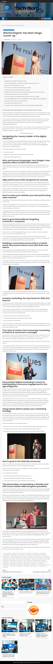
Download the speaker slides (26, 133)
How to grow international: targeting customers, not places (17, 89)
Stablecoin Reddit (26, 564)
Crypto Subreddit (45, 556)
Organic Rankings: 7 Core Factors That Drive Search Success (8, 635)
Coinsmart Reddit (22, 556)
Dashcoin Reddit (25, 557)
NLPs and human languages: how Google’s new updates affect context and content (22, 83)
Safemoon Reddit (13, 564)
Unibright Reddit (19, 566)
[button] (6, 18)
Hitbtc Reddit (5, 558)
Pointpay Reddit (6, 560)
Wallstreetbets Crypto (34, 566)
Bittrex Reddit (28, 553)
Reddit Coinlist (12, 561)
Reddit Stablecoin (6, 564)
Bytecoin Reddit (6, 554)
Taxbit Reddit (47, 564)
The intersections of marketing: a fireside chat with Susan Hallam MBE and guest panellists (24, 105)
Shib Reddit (20, 564)
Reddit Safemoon (41, 563)
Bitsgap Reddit (15, 553)
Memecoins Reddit (19, 558)
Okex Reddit (34, 558)
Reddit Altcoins (30, 560)
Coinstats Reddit (30, 556)
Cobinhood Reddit (35, 554)
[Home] (3, 18)
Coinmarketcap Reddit (14, 556)
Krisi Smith (4, 250)
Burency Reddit (42, 553)
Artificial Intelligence (7, 630)
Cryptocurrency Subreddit (16, 557)
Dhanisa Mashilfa (7, 39)
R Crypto (25, 560)
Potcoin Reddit (19, 560)
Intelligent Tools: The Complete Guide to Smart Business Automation (42, 635)
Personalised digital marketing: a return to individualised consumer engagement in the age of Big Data (26, 98)
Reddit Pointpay (27, 563)
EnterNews (31, 662)
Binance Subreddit (8, 553)
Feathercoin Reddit (46, 557)
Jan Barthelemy (5, 200)
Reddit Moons (20, 563)
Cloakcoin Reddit (28, 554)
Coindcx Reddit (43, 554)
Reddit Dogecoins (6, 563)
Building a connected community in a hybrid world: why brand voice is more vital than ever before (25, 92)
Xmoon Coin (5, 567)
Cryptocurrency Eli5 (6, 557)
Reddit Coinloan (19, 561)
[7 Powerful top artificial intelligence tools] (26, 625)
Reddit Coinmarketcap (27, 561)
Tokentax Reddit (12, 566)
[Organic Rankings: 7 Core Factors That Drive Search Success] (10, 625)
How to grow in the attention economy (13, 103)
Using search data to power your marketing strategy (16, 100)
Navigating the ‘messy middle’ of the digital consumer (16, 81)
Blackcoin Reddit (35, 553)
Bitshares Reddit (22, 553)
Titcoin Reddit (5, 566)
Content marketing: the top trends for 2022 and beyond (16, 94)
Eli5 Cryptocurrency (38, 557)
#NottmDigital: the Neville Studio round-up (12, 571)
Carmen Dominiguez (6, 165)
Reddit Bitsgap (37, 560)
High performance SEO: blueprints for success (14, 85)
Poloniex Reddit (13, 560)
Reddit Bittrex (43, 560)
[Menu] (6, 18)
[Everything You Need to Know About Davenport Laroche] (43, 584)
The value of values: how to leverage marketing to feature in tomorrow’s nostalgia (22, 96)
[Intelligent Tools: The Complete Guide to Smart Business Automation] (43, 625)
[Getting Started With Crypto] (26, 584)
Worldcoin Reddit (43, 566)
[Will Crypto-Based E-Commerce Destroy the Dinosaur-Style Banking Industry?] (10, 584)
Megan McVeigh (17, 110)
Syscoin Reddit (41, 564)
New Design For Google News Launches (42, 571)
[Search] (40, 18)
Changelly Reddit (13, 554)
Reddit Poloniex (34, 563)
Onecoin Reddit (40, 558)
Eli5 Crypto (31, 557)
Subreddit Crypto (34, 564)
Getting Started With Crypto (26, 592)
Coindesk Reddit (6, 556)
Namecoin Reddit (27, 558)
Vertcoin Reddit (26, 566)
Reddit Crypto (35, 561)
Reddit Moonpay (13, 563)
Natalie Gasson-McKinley (8, 495)
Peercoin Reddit (47, 558)
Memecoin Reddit (12, 558)
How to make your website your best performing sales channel (18, 87)
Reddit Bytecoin (6, 561)
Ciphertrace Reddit (20, 554)
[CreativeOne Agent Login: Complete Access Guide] (10, 646)
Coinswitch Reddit (37, 556)
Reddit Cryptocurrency (43, 561)
